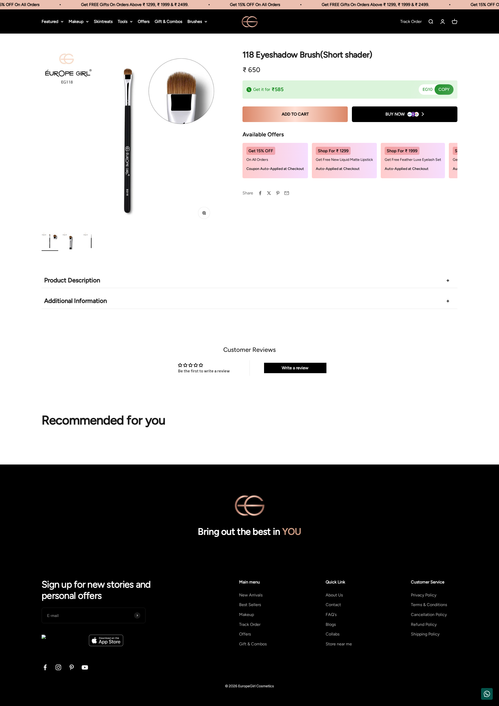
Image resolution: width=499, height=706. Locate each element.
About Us (334, 595)
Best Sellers (250, 604)
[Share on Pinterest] (277, 193)
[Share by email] (286, 193)
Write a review (295, 367)
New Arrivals (250, 595)
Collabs (332, 634)
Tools (122, 21)
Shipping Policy (425, 634)
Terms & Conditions (429, 604)
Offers (143, 21)
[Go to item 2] (70, 242)
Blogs (331, 624)
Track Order (249, 624)
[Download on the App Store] (106, 640)
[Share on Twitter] (269, 193)
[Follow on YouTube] (84, 667)
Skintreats (103, 21)
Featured (50, 21)
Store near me (339, 643)
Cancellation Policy (429, 614)
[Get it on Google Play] (63, 640)
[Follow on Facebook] (45, 667)
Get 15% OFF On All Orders (247, 4)
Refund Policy (424, 624)
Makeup (76, 21)
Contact (333, 604)
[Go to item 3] (91, 242)
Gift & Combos (168, 21)
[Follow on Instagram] (58, 667)
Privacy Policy (423, 595)
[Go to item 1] (50, 242)
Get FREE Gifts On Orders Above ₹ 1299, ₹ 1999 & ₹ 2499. (127, 4)
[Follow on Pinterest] (71, 667)
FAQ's (331, 614)
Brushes (194, 21)
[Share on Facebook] (260, 193)
